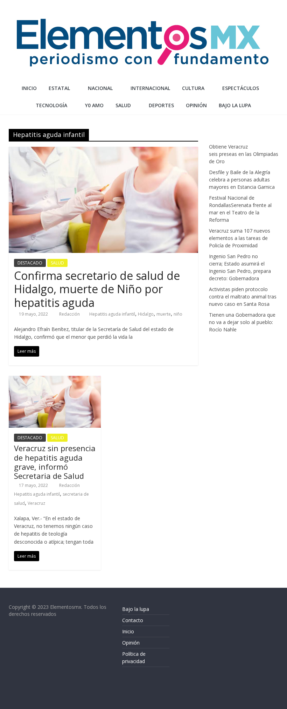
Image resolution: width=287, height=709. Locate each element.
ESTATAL (59, 88)
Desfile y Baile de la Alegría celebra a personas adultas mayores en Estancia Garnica (242, 179)
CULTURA (193, 88)
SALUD (123, 105)
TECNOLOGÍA (51, 105)
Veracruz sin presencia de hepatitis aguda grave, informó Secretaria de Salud (55, 462)
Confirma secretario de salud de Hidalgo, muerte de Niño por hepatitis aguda (97, 289)
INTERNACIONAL (150, 88)
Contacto (132, 620)
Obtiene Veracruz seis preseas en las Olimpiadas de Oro (243, 154)
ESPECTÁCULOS (240, 88)
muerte (163, 314)
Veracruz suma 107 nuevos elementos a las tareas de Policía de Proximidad (239, 238)
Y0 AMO (94, 105)
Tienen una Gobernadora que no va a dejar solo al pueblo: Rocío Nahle (242, 322)
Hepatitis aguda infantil (112, 314)
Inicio (29, 88)
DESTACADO (30, 263)
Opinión (131, 642)
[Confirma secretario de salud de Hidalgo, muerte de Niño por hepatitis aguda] (103, 151)
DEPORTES (161, 105)
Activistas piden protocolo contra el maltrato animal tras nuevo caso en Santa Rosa (242, 296)
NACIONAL (100, 88)
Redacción (70, 314)
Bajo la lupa (235, 105)
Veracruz (36, 503)
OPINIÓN (196, 105)
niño (178, 314)
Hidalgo (146, 314)
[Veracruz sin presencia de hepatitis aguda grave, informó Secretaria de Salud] (55, 380)
